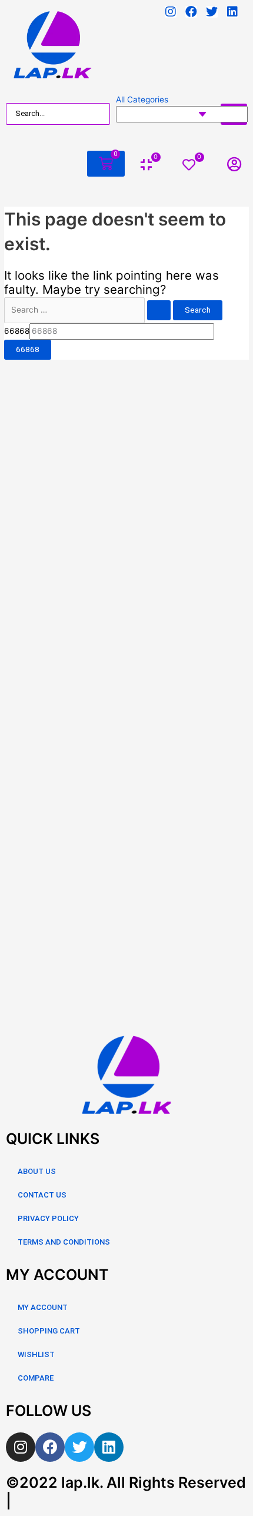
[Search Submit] (159, 310)
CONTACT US (42, 1194)
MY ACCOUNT (43, 1307)
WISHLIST (36, 1354)
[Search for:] (88, 309)
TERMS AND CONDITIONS (64, 1242)
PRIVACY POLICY (48, 1218)
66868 (16, 331)
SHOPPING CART (49, 1330)
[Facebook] (191, 12)
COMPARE (36, 1378)
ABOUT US (37, 1171)
